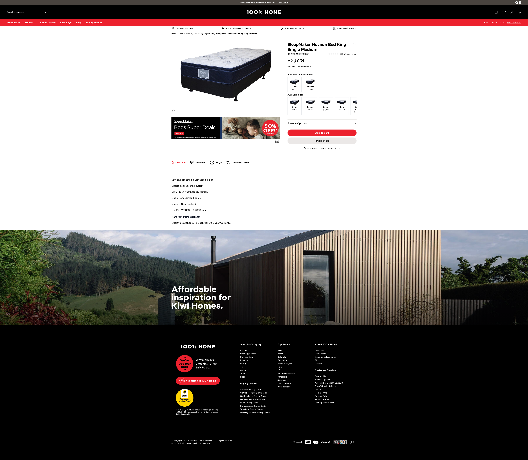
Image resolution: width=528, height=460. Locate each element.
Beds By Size (191, 34)
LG (278, 370)
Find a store (320, 354)
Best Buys (66, 22)
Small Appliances (248, 354)
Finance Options (322, 380)
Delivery (319, 389)
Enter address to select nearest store (322, 148)
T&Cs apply (181, 410)
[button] (516, 2)
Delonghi (281, 357)
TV (241, 367)
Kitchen (244, 350)
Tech (242, 373)
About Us (319, 350)
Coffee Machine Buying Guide (254, 393)
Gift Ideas (319, 364)
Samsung (281, 380)
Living (243, 364)
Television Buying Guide (251, 409)
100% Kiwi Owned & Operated (239, 28)
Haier (279, 367)
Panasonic (282, 377)
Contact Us (320, 376)
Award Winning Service (347, 28)
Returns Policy (321, 396)
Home (173, 34)
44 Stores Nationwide (294, 28)
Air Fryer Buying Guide (251, 389)
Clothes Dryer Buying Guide (253, 396)
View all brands (284, 387)
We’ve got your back (324, 403)
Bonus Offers (48, 22)
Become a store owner (326, 357)
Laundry (244, 360)
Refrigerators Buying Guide (253, 406)
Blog (78, 22)
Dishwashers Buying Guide (252, 399)
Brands (29, 22)
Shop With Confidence (325, 386)
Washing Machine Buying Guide (255, 413)
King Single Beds (207, 34)
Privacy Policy (177, 443)
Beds (181, 34)
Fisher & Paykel (284, 364)
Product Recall (322, 399)
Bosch (280, 354)
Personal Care (246, 357)
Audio (243, 370)
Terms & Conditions (192, 443)
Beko (279, 350)
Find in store (322, 141)
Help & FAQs (321, 393)
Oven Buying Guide (249, 403)
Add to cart (322, 133)
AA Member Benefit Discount (329, 383)
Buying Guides (94, 22)
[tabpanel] (225, 74)
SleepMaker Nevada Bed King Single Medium (236, 34)
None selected (514, 22)
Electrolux (282, 360)
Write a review (350, 54)
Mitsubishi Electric (286, 373)
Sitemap (206, 443)
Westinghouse (284, 383)
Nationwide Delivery (184, 28)
